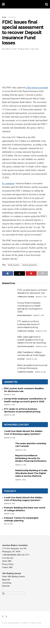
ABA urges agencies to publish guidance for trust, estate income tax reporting (31, 339)
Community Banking (25, 372)
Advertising (6, 582)
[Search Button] (46, 4)
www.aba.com (7, 557)
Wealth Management (25, 346)
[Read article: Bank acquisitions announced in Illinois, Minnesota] (9, 369)
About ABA (6, 561)
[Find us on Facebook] (2, 616)
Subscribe (6, 585)
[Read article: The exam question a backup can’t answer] (7, 446)
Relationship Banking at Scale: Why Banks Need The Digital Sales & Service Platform (31, 473)
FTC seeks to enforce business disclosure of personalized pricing (28, 324)
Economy (21, 359)
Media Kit (6, 579)
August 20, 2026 (9, 438)
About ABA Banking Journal (13, 576)
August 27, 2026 (41, 297)
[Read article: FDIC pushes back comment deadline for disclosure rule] (9, 293)
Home (4, 17)
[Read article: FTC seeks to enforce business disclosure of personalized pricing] (9, 325)
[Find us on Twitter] (6, 616)
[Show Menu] (3, 4)
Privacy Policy (8, 564)
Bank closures (13, 264)
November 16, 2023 (9, 49)
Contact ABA (7, 567)
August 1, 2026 (20, 480)
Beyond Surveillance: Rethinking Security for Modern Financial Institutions (30, 458)
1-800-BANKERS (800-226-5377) (15, 554)
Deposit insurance (29, 264)
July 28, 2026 (8, 524)
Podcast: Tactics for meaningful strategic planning (21, 519)
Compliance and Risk (25, 297)
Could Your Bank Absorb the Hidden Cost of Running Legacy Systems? (23, 432)
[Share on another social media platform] (42, 273)
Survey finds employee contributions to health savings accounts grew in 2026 (25, 400)
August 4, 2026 (9, 514)
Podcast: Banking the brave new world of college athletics (24, 509)
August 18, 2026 (20, 450)
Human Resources (24, 315)
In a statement (8, 183)
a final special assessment (37, 87)
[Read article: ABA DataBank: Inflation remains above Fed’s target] (9, 356)
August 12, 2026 (20, 465)
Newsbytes (12, 17)
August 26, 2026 (41, 331)
